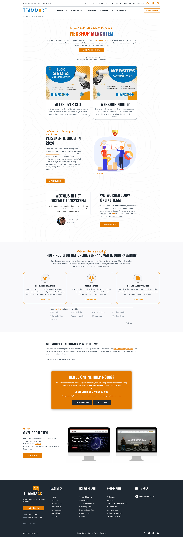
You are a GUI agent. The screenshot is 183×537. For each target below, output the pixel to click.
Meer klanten (84, 500)
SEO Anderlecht (76, 312)
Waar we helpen (85, 513)
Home (53, 497)
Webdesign (92, 10)
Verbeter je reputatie (114, 513)
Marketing (104, 10)
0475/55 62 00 (31, 515)
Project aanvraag (116, 3)
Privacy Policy (93, 533)
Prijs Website (103, 3)
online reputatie (52, 154)
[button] (33, 508)
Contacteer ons (152, 10)
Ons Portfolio (56, 507)
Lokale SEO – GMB (113, 516)
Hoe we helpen (87, 488)
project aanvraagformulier (123, 349)
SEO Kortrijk (54, 312)
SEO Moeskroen (97, 316)
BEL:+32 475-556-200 (29, 3)
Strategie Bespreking (86, 510)
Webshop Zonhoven (99, 312)
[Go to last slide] (67, 444)
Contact (54, 516)
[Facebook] (147, 3)
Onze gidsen (55, 513)
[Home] (24, 16)
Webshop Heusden (77, 316)
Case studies (62, 10)
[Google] (158, 533)
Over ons (54, 500)
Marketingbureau (85, 507)
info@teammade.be (34, 517)
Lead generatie (112, 510)
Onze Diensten (56, 503)
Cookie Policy (81, 533)
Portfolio (127, 3)
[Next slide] (158, 444)
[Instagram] (152, 3)
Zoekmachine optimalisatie (117, 503)
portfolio (38, 444)
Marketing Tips (138, 3)
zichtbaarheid (101, 40)
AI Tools (82, 516)
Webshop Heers (118, 316)
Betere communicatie (87, 503)
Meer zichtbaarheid (86, 497)
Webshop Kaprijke (118, 312)
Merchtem (106, 28)
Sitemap (103, 533)
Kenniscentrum (91, 3)
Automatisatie (112, 507)
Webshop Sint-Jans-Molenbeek (57, 318)
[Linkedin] (158, 3)
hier (113, 213)
